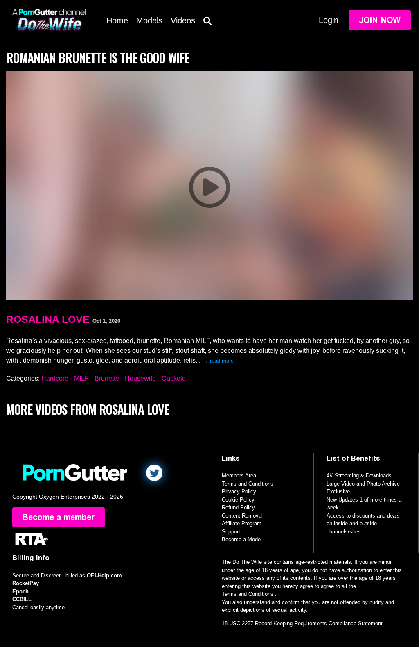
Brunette (107, 378)
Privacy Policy (239, 491)
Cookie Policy (238, 500)
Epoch (20, 591)
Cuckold (174, 378)
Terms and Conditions (247, 484)
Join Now (380, 20)
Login (328, 20)
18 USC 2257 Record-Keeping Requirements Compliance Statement (302, 623)
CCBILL (22, 599)
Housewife (140, 378)
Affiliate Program (241, 523)
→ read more (218, 361)
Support (231, 532)
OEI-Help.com (104, 575)
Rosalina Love (48, 319)
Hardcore (54, 378)
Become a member (59, 517)
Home (117, 20)
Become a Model (242, 539)
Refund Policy (238, 507)
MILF (81, 378)
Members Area (239, 475)
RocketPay (25, 583)
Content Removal (242, 516)
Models (149, 20)
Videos (183, 20)
